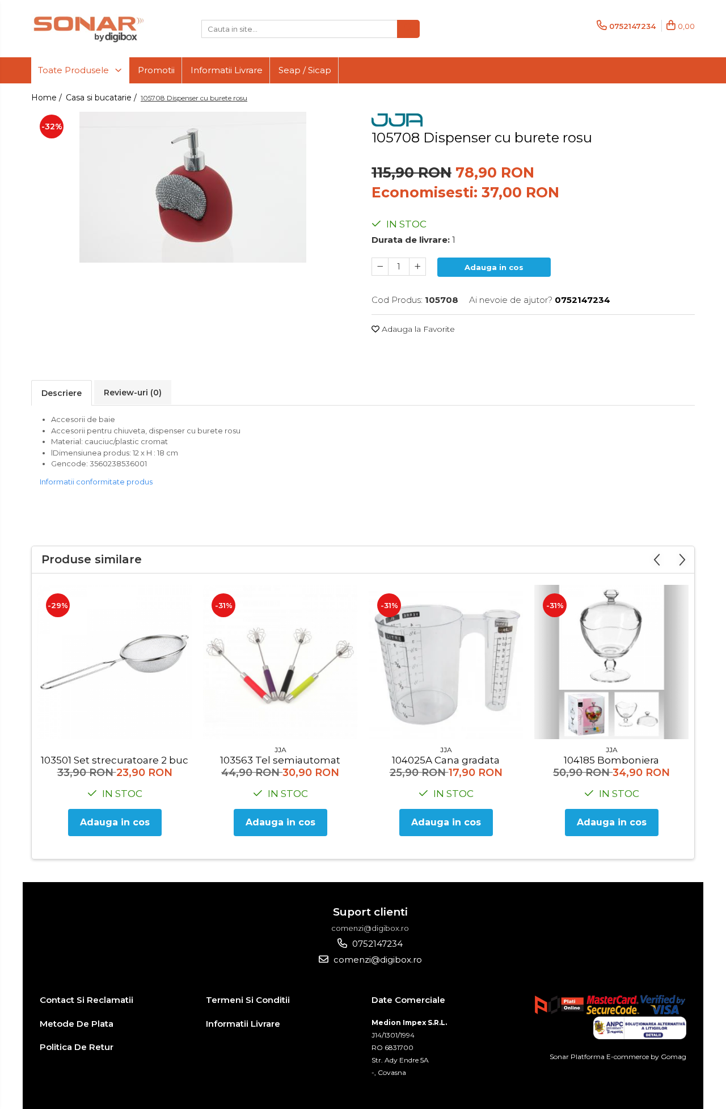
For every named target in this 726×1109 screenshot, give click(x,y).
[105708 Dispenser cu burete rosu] (192, 187)
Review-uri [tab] (133, 392)
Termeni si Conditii (248, 999)
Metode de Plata (76, 1023)
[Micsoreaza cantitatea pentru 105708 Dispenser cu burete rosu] (380, 267)
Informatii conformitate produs (96, 481)
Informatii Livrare (227, 70)
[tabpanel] (192, 187)
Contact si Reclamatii (86, 999)
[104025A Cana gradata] (446, 662)
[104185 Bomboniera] (611, 662)
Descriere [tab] (61, 393)
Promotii (156, 70)
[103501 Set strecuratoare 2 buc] (114, 662)
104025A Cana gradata (446, 760)
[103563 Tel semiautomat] (280, 662)
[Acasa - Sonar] (88, 28)
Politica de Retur (76, 1046)
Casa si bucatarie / (102, 97)
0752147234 (376, 943)
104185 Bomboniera (611, 760)
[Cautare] (408, 29)
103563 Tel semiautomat (280, 760)
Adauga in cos (494, 267)
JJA (280, 749)
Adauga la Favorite (417, 329)
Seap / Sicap (304, 70)
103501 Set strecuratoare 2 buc (114, 760)
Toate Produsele (74, 70)
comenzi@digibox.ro (376, 959)
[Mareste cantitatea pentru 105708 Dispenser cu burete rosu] (417, 267)
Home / (47, 97)
